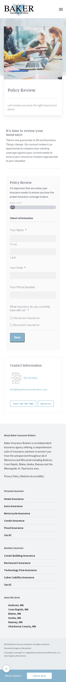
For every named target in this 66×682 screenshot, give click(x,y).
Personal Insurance (26, 318)
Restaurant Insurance (17, 563)
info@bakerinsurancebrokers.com (28, 389)
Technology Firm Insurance (20, 570)
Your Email (18, 267)
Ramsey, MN (15, 622)
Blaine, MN (14, 613)
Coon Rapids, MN (18, 609)
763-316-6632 (30, 378)
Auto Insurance (13, 506)
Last (13, 257)
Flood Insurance (13, 528)
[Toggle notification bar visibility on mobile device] (6, 668)
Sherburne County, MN (22, 626)
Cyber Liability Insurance (19, 577)
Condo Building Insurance (19, 555)
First (13, 244)
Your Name (18, 230)
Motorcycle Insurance (17, 513)
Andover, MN (16, 605)
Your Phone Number (22, 287)
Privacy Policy (11, 476)
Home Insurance (14, 499)
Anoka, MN (14, 618)
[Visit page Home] (19, 9)
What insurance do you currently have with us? (30, 308)
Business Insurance (26, 325)
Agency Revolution (23, 648)
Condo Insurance (14, 520)
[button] (61, 9)
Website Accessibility (32, 476)
